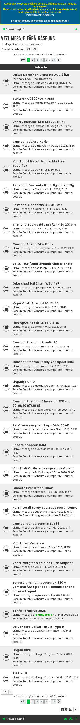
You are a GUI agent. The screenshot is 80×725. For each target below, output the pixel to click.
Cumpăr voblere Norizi (30, 142)
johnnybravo (43, 615)
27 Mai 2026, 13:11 (59, 527)
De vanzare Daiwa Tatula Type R (38, 627)
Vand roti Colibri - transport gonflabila (43, 468)
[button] (23, 60)
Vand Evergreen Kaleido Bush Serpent (43, 563)
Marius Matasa (44, 102)
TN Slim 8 (20, 673)
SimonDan (41, 145)
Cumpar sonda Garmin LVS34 (36, 524)
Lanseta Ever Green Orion (33, 488)
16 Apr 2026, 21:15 (55, 567)
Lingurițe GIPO (24, 382)
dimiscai (40, 492)
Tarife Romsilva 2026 (29, 611)
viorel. (38, 567)
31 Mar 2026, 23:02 (66, 615)
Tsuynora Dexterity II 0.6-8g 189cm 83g (43, 185)
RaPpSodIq (42, 472)
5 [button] (46, 59)
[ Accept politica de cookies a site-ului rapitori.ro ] (40, 20)
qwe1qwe (40, 287)
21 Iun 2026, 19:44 (58, 346)
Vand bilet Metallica (28, 543)
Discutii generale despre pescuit (43, 618)
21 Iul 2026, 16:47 (57, 209)
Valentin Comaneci (47, 630)
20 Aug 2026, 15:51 (60, 83)
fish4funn (41, 268)
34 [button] (53, 59)
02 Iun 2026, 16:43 (61, 511)
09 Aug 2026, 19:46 (59, 126)
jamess (39, 126)
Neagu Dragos (44, 385)
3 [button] (37, 59)
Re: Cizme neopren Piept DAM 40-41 (41, 425)
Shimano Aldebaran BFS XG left (37, 205)
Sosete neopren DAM (29, 445)
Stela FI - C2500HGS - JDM (33, 99)
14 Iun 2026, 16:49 (64, 409)
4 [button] (41, 59)
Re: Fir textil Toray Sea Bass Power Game (45, 508)
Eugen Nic (41, 511)
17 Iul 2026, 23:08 (64, 248)
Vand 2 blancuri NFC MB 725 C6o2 (39, 122)
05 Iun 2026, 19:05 (63, 472)
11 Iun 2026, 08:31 (66, 429)
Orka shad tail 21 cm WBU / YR (36, 283)
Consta (39, 189)
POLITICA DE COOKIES (40, 15)
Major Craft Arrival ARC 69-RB (36, 303)
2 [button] (32, 59)
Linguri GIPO (22, 650)
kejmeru (40, 595)
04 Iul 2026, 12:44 (60, 268)
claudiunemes (44, 429)
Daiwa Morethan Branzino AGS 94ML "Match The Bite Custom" (41, 77)
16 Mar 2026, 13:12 (67, 677)
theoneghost (43, 248)
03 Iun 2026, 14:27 (60, 492)
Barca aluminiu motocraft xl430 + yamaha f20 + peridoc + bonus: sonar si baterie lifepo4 (44, 586)
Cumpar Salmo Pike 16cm (33, 244)
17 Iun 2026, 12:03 (58, 366)
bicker (38, 307)
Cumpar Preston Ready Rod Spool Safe (43, 362)
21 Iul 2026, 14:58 (57, 228)
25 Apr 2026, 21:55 (58, 547)
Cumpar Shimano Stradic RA (35, 342)
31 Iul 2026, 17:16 (50, 169)
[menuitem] (76, 29)
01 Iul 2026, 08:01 (55, 327)
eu (36, 169)
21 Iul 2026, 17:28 (57, 189)
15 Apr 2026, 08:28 (59, 595)
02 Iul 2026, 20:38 (60, 287)
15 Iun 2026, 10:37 (67, 385)
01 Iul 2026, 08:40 (56, 307)
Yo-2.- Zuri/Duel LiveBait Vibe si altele (43, 264)
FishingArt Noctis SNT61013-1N (36, 323)
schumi (40, 346)
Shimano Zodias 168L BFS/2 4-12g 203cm (44, 224)
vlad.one (40, 83)
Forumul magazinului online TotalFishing (48, 515)
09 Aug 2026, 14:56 (63, 145)
